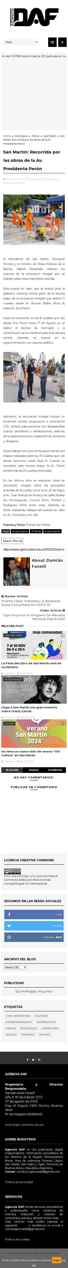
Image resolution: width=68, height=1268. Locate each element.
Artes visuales (13, 679)
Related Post (12, 626)
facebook (55, 770)
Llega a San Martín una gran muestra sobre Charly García (29, 709)
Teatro (45, 1034)
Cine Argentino (18, 1015)
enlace (23, 1225)
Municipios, (52, 179)
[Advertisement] (34, 96)
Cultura (9, 723)
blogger (12, 770)
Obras (35, 135)
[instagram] (39, 1059)
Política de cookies (17, 1239)
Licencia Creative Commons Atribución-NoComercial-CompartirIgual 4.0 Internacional (31, 879)
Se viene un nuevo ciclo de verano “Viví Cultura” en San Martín (30, 753)
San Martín (49, 135)
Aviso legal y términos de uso (24, 1124)
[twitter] (33, 1059)
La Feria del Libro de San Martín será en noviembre (31, 665)
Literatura (50, 1028)
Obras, (7, 183)
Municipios (21, 135)
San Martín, (18, 183)
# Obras (36, 531)
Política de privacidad (19, 1182)
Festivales (29, 1028)
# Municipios (20, 531)
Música (11, 1034)
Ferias (11, 1028)
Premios (28, 1034)
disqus (34, 770)
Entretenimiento (19, 1022)
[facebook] (27, 1059)
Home (7, 135)
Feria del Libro (13, 635)
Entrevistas (46, 1022)
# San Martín (52, 531)
